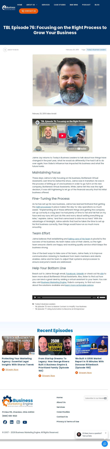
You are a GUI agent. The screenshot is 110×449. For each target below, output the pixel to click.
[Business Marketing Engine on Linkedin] (12, 422)
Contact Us (30, 11)
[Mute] (98, 297)
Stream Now (12, 369)
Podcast (86, 5)
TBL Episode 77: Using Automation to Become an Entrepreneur (59, 309)
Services (46, 5)
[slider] (103, 297)
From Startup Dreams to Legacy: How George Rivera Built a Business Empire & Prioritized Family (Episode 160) (54, 364)
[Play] (35, 297)
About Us (30, 5)
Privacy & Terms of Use (68, 421)
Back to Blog (13, 50)
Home (19, 5)
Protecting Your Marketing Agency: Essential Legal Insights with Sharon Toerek (18, 361)
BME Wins (74, 5)
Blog (97, 5)
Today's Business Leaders (96, 50)
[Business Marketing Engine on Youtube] (25, 422)
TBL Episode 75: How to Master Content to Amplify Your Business (60, 306)
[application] (69, 297)
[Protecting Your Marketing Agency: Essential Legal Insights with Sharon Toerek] (18, 353)
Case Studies (60, 5)
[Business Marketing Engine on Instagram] (18, 422)
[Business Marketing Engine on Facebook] (5, 422)
